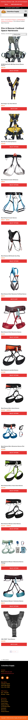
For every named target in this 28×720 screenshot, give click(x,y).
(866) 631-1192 (8, 671)
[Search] (25, 15)
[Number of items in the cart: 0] (22, 8)
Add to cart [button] (14, 108)
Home (2, 19)
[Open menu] (25, 11)
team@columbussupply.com (7, 673)
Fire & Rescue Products (10, 19)
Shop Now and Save (16, 4)
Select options (14, 70)
